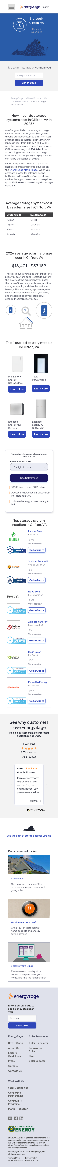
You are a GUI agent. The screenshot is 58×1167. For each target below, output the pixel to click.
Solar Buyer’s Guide (22, 965)
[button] (10, 786)
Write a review (35, 543)
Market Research (18, 1108)
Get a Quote (36, 549)
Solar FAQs (17, 878)
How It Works (15, 1042)
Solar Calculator (38, 1042)
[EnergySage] (23, 998)
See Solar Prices (29, 477)
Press (11, 1060)
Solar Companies (18, 1087)
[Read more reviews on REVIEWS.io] (36, 810)
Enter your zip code (20, 461)
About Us (13, 1048)
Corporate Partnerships (15, 1094)
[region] (29, 786)
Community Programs (15, 1102)
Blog (32, 1056)
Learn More (17, 389)
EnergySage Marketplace (24, 169)
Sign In (46, 6)
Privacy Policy (31, 1158)
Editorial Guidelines (14, 1054)
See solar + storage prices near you (29, 67)
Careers (13, 1065)
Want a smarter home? (23, 922)
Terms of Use (14, 1158)
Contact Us (15, 1070)
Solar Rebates (37, 1060)
